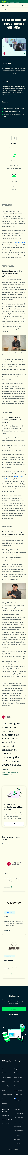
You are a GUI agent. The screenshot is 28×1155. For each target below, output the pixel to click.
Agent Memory (17, 1139)
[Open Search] (22, 5)
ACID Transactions (18, 1130)
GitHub (3, 1090)
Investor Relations (6, 1077)
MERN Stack (17, 1135)
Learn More (14, 824)
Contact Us (16, 1073)
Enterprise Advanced (7, 1119)
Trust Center (5, 1099)
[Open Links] (25, 5)
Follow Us (4, 1103)
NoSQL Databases (18, 1117)
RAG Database (17, 1126)
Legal (3, 1081)
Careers (4, 1073)
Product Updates (18, 1086)
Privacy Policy (5, 1086)
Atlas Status (17, 1081)
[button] (14, 873)
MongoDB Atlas (5, 1115)
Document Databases (19, 1122)
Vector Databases (18, 1113)
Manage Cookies (18, 1094)
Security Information (7, 1094)
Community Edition (6, 1124)
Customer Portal (18, 1077)
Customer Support (18, 1090)
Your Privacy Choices (19, 1100)
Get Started (14, 1009)
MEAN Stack (17, 1143)
